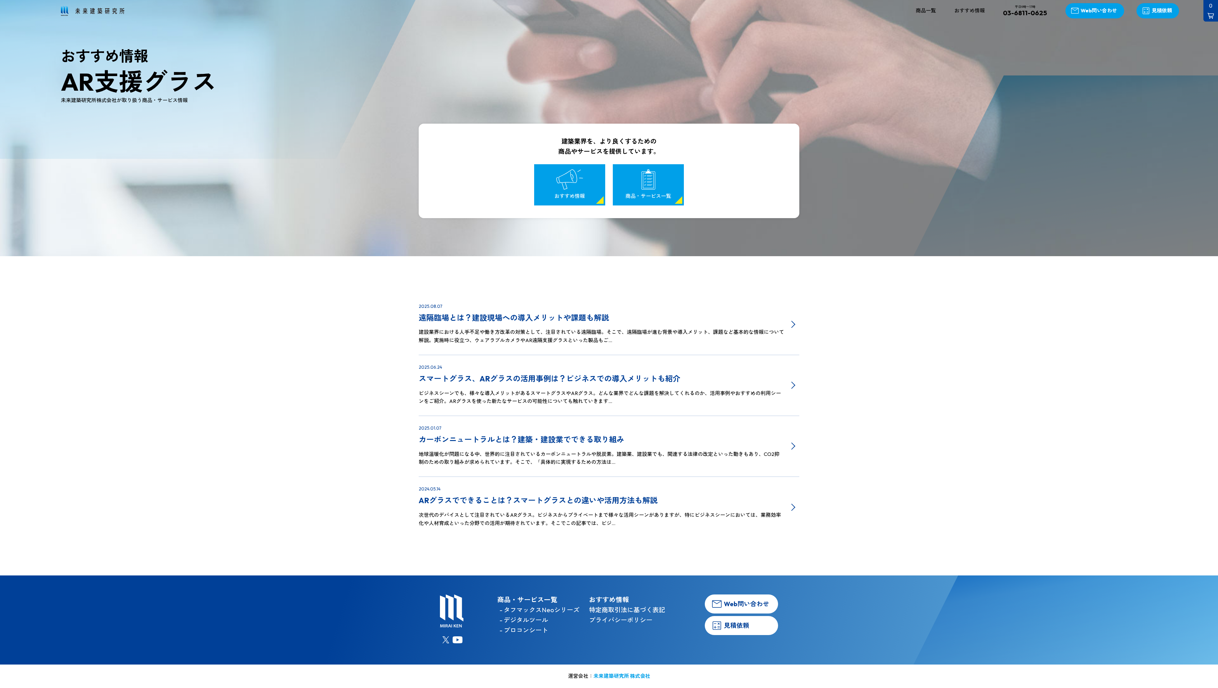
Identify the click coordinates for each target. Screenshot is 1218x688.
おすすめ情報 (969, 10)
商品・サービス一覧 (648, 196)
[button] (1210, 11)
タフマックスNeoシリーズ (542, 610)
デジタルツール (526, 620)
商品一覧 (926, 10)
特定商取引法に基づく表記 (627, 610)
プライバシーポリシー (620, 620)
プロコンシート (526, 630)
